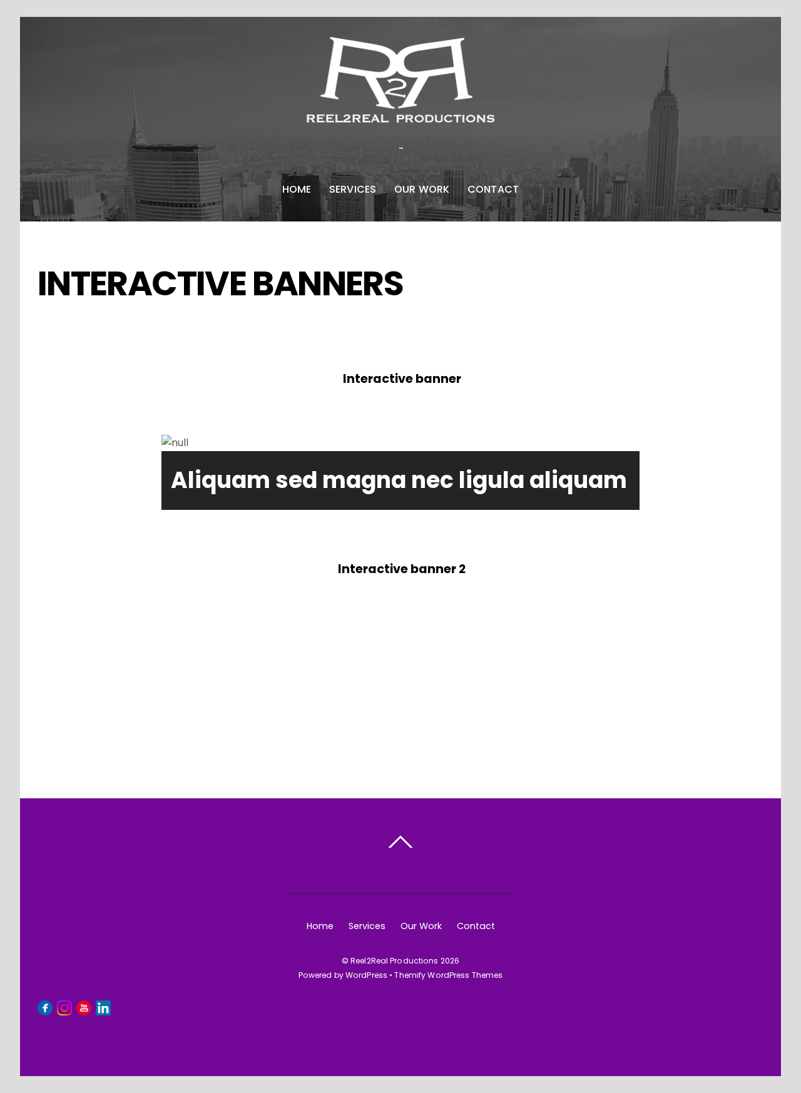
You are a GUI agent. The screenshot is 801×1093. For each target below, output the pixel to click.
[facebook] (45, 1007)
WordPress (366, 975)
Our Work (422, 189)
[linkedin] (103, 1007)
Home (297, 189)
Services (353, 189)
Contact (493, 189)
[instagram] (64, 1007)
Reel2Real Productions (394, 960)
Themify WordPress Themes (448, 975)
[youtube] (83, 1007)
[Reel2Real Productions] (400, 110)
